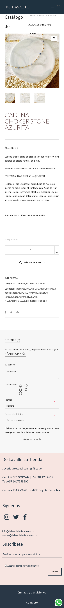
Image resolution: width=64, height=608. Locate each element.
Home (32, 15)
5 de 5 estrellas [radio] (21, 393)
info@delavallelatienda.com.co (18, 531)
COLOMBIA (40, 288)
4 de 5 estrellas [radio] (26, 389)
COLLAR (30, 288)
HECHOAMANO (31, 292)
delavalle (51, 288)
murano (22, 296)
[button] (54, 38)
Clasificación (11, 385)
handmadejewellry (14, 292)
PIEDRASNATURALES (15, 300)
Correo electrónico (14, 414)
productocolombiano (36, 300)
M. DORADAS (32, 283)
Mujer (41, 15)
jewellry (43, 292)
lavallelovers (11, 296)
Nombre (8, 399)
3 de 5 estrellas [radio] (21, 389)
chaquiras (20, 288)
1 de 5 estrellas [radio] (21, 385)
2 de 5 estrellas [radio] (26, 385)
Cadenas (52, 15)
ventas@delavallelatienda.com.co (19, 535)
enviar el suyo (49, 349)
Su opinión (10, 364)
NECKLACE (32, 296)
